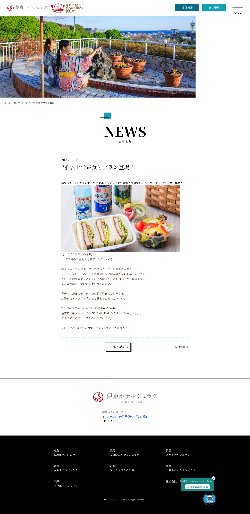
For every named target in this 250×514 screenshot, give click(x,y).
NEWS (17, 103)
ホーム (7, 103)
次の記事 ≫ (181, 347)
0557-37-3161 (116, 421)
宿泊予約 (214, 8)
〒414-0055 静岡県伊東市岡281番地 (125, 416)
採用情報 (187, 8)
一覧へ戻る (118, 347)
